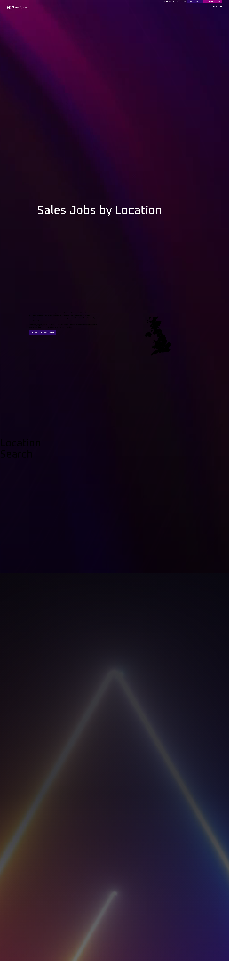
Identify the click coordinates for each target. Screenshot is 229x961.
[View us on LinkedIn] (167, 1)
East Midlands (82, 454)
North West (154, 463)
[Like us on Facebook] (164, 1)
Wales (79, 475)
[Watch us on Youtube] (173, 1)
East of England (83, 459)
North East (81, 471)
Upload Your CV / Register (42, 332)
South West (154, 459)
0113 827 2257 (181, 1)
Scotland (152, 471)
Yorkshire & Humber (157, 475)
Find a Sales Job (195, 1)
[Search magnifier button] (220, 493)
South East (153, 467)
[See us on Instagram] (170, 1)
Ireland (79, 467)
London (152, 454)
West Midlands (83, 463)
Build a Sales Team (213, 1)
